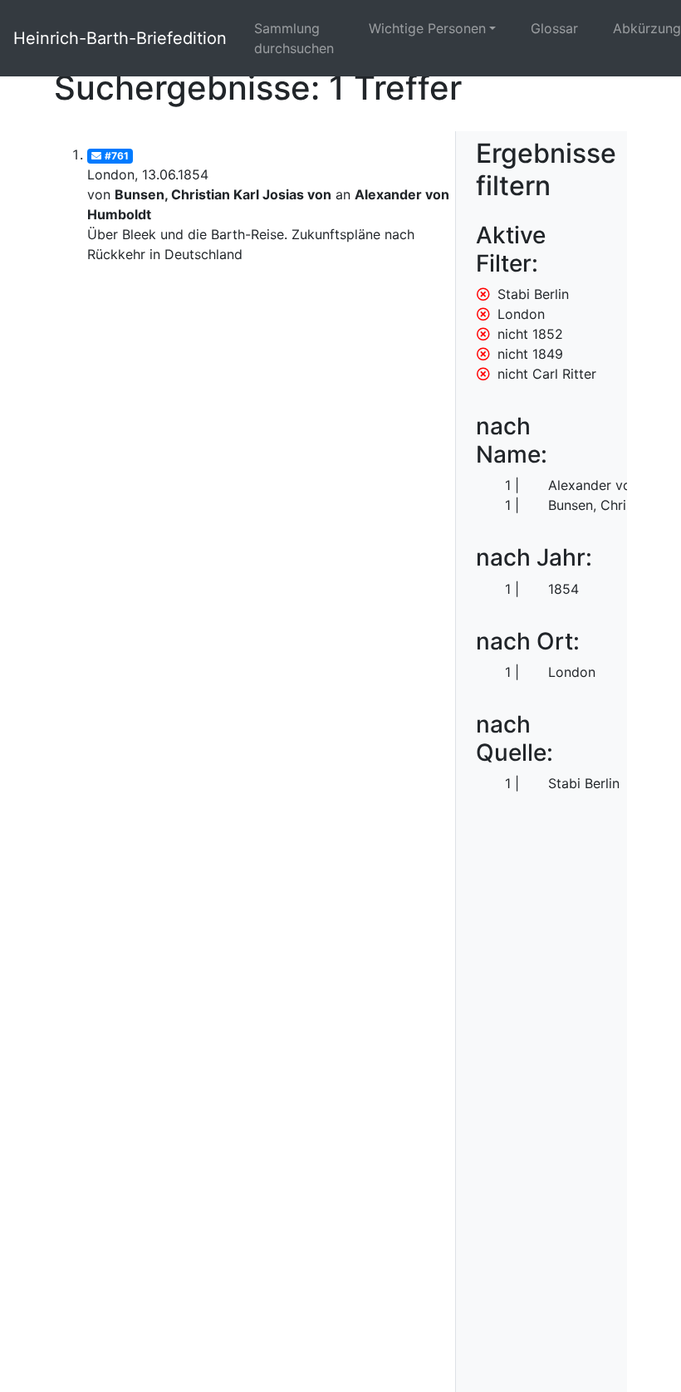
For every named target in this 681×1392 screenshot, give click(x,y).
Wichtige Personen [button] (427, 28)
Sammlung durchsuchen (294, 38)
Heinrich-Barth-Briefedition (120, 38)
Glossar (554, 28)
